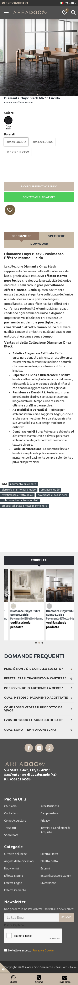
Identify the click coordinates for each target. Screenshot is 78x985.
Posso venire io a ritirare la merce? (33, 688)
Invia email (65, 982)
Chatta (13, 982)
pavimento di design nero (53, 495)
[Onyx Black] (8, 120)
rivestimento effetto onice (17, 495)
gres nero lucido (50, 489)
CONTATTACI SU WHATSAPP (39, 197)
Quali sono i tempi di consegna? (30, 729)
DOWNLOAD (39, 243)
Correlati (39, 560)
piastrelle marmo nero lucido (19, 489)
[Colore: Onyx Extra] (8, 606)
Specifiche (56, 236)
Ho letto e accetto (31, 950)
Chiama (39, 982)
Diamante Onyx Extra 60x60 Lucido (21, 614)
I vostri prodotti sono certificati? (33, 720)
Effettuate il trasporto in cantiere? (35, 678)
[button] (3, 45)
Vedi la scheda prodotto (15, 625)
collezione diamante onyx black (20, 500)
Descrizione (21, 236)
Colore (9, 113)
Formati (9, 134)
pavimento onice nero (23, 484)
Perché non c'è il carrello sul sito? (33, 668)
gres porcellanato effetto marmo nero (24, 505)
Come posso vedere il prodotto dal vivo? (34, 709)
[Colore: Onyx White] (44, 606)
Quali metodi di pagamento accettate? (36, 697)
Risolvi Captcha (14, 925)
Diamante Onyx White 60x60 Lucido (57, 614)
